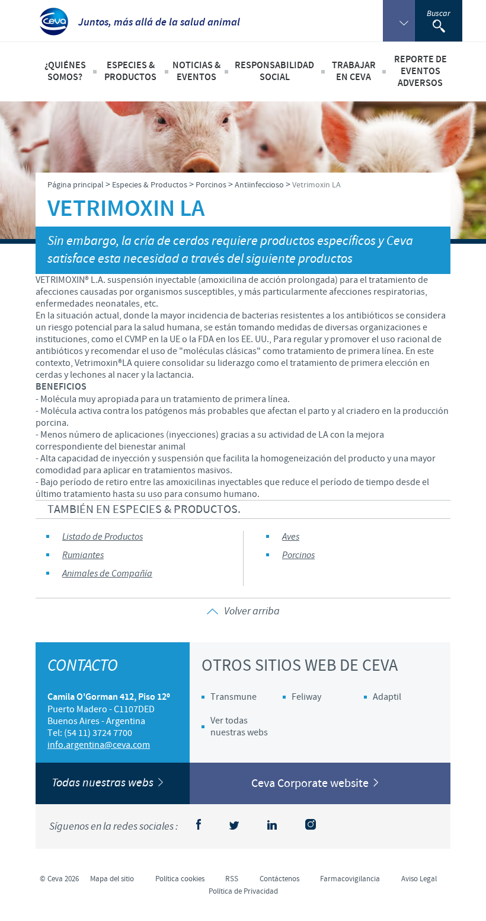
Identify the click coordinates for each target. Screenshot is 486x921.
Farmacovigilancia (350, 879)
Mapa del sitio (112, 879)
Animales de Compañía (107, 574)
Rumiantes (83, 555)
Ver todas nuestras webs (239, 726)
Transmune (233, 697)
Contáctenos (279, 879)
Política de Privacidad (243, 891)
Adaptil (387, 697)
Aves (290, 537)
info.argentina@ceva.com (98, 745)
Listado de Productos (102, 537)
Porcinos (298, 555)
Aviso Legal (419, 879)
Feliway (306, 697)
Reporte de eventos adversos (420, 71)
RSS (231, 879)
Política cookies (179, 879)
